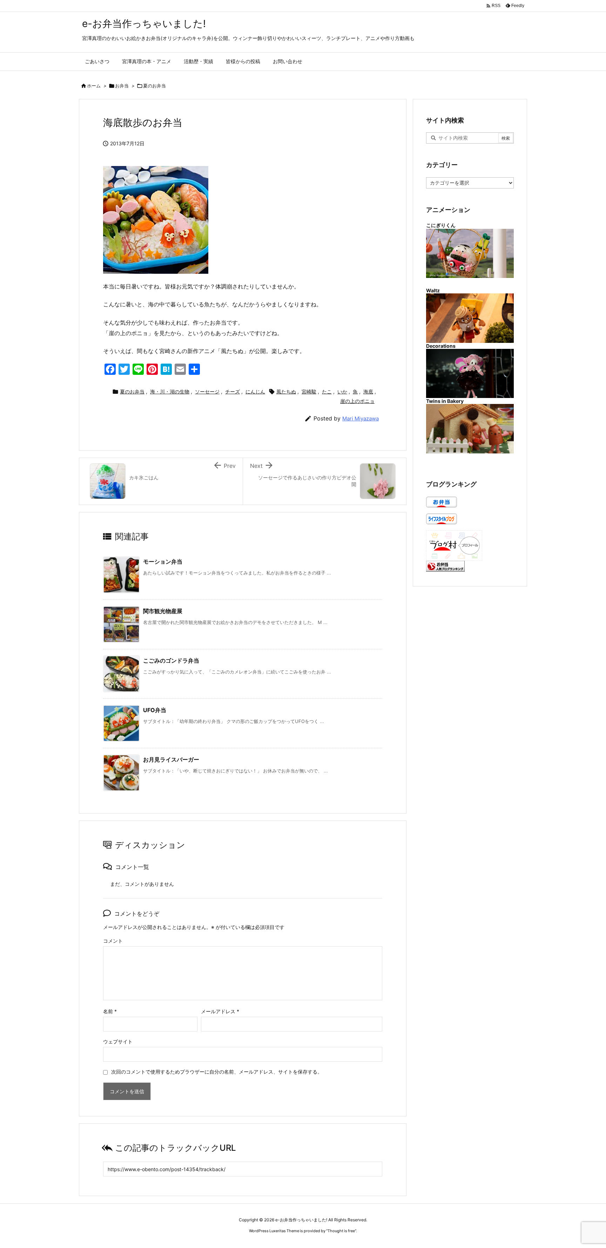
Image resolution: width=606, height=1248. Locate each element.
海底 (368, 391)
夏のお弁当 (154, 85)
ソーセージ (207, 391)
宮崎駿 (309, 391)
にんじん (255, 391)
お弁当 (122, 85)
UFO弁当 (154, 709)
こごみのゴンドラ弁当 (171, 660)
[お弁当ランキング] (445, 566)
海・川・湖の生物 (169, 391)
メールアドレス (220, 1011)
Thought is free (341, 1230)
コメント (113, 941)
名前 (110, 1011)
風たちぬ (286, 391)
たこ (327, 391)
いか (342, 391)
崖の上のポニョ (357, 401)
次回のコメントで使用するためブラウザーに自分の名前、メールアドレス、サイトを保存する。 (216, 1072)
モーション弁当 (162, 561)
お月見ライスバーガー (171, 759)
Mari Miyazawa (360, 418)
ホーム (94, 85)
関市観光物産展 (162, 611)
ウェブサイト (118, 1041)
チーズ (232, 391)
